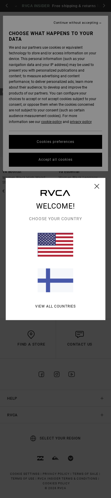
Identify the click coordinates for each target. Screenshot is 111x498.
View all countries (55, 306)
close (96, 186)
